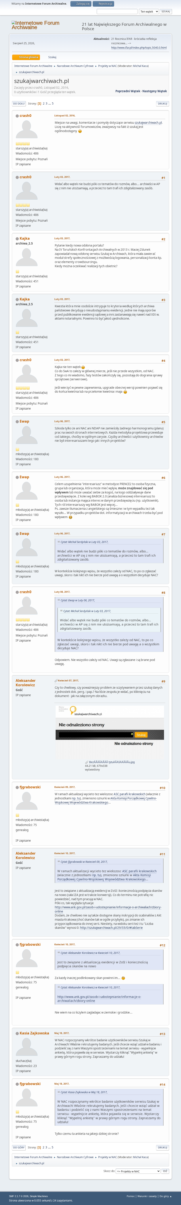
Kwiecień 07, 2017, (68, 680)
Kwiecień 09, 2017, (64, 787)
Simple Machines (39, 1196)
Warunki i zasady (147, 1196)
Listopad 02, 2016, (64, 115)
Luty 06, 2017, (62, 421)
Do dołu (19, 103)
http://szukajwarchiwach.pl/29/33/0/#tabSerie (111, 928)
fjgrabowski (30, 787)
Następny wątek (154, 91)
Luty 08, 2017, (62, 591)
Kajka (25, 238)
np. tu (76, 798)
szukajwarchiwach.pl (148, 123)
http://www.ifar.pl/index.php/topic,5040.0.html (139, 48)
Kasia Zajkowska (34, 1033)
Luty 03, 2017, (62, 176)
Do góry (18, 1147)
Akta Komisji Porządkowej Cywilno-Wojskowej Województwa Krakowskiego (106, 800)
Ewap (24, 421)
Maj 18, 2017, (61, 1033)
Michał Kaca (140, 66)
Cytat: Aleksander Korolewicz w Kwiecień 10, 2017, (90, 953)
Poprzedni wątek (127, 91)
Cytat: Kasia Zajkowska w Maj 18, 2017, (84, 1092)
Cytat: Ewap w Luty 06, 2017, (78, 600)
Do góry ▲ (166, 1196)
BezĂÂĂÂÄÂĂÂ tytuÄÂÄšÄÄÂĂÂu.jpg (112, 762)
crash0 (25, 115)
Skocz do (109, 1171)
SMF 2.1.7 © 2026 (18, 1196)
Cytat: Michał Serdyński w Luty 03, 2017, (84, 542)
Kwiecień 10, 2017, (64, 853)
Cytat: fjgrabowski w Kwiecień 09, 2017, (84, 862)
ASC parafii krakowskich (129, 794)
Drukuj (162, 103)
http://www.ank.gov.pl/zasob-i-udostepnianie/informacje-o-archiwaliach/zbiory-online (108, 909)
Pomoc (131, 1196)
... (50, 103)
